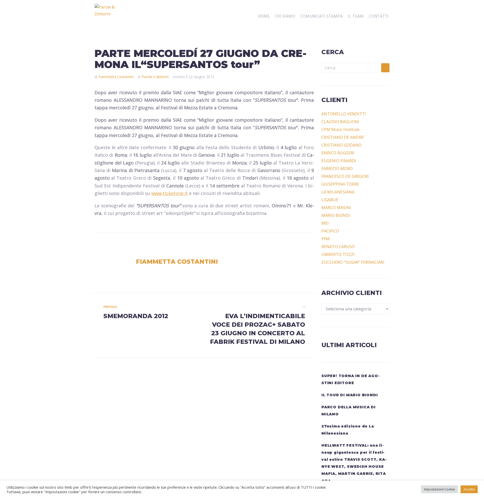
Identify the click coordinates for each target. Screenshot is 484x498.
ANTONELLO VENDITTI (343, 114)
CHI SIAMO (285, 17)
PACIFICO (330, 231)
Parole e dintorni (155, 76)
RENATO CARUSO (338, 246)
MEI (325, 223)
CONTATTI (379, 17)
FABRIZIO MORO (337, 168)
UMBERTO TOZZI (338, 254)
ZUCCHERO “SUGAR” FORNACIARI (352, 262)
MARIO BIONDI (335, 215)
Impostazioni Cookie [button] (439, 489)
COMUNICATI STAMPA (321, 17)
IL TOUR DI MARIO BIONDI (349, 395)
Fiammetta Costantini (116, 76)
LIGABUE (329, 200)
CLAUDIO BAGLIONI (340, 121)
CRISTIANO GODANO (341, 145)
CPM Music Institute (340, 129)
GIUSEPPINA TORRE (340, 184)
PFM (325, 239)
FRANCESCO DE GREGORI (345, 176)
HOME (264, 17)
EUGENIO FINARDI (338, 160)
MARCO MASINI (336, 207)
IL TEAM (356, 17)
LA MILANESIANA (337, 192)
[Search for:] (350, 68)
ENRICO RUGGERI (337, 153)
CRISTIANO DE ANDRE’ (343, 137)
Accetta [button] (469, 489)
